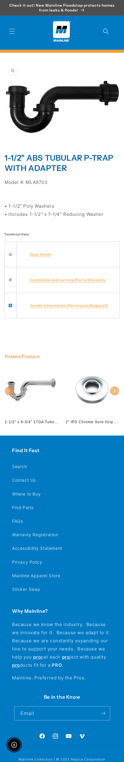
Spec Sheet (40, 254)
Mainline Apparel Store (36, 575)
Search (19, 466)
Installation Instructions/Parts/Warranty (68, 280)
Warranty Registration (35, 534)
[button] (12, 31)
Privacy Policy (27, 562)
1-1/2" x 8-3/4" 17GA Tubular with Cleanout (46, 422)
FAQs (17, 521)
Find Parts (23, 507)
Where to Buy (26, 493)
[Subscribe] (103, 713)
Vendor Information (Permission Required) (69, 305)
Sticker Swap (26, 589)
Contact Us (24, 480)
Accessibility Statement (37, 548)
